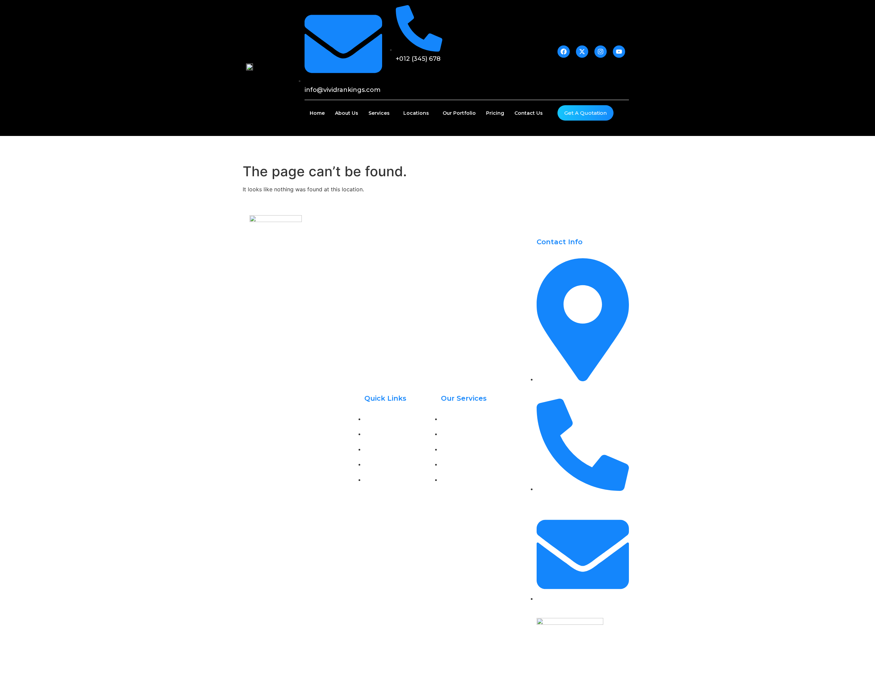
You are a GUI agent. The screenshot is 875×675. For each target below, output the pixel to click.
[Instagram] (287, 321)
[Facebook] (256, 321)
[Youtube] (302, 321)
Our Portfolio (459, 113)
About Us (346, 113)
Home (317, 113)
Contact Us (528, 113)
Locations (416, 113)
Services (379, 113)
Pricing (495, 113)
